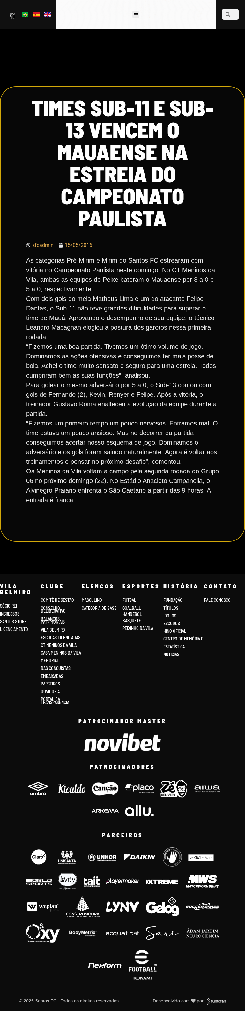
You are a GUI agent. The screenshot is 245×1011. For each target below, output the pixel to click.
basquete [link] (131, 620)
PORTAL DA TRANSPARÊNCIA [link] (55, 700)
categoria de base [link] (99, 608)
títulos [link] (170, 608)
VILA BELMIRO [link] (53, 629)
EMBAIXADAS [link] (52, 676)
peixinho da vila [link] (137, 628)
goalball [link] (131, 608)
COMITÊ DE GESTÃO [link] (57, 600)
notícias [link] (171, 654)
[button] (136, 14)
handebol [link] (132, 614)
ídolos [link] (169, 615)
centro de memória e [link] (183, 638)
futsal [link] (129, 600)
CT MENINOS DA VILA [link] (59, 645)
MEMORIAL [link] (50, 660)
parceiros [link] (50, 683)
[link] (13, 15)
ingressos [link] (9, 614)
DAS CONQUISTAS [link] (56, 668)
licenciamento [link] (14, 629)
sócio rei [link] (8, 606)
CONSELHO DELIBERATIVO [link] (53, 609)
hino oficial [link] (174, 631)
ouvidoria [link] (50, 691)
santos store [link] (13, 621)
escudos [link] (171, 623)
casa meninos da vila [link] (61, 652)
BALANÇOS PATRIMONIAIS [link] (53, 620)
